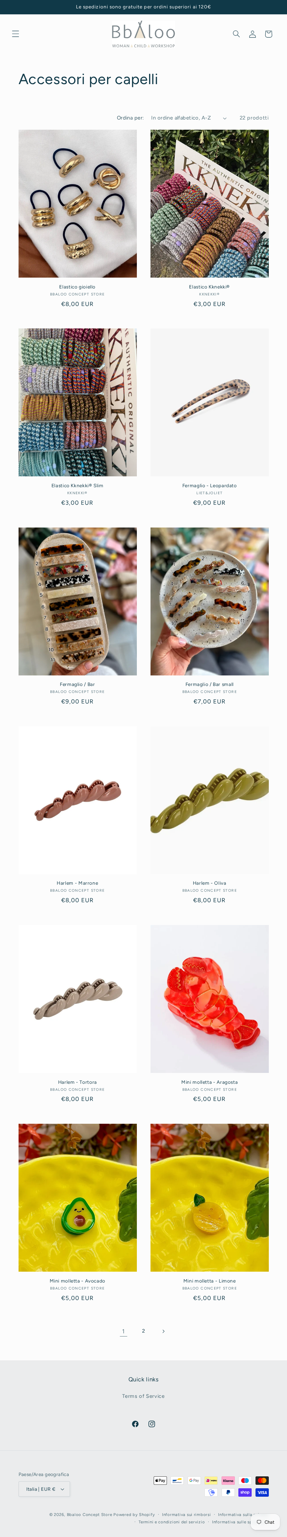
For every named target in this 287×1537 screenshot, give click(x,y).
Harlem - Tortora (77, 1082)
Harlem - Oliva (209, 883)
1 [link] (123, 1331)
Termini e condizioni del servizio (172, 1521)
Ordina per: (130, 118)
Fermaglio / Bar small (210, 684)
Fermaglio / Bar (77, 684)
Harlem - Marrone (77, 883)
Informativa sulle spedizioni (240, 1521)
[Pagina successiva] (163, 1331)
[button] (15, 34)
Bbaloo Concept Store (89, 1514)
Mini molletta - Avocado (78, 1281)
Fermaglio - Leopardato (209, 485)
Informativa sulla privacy (243, 1514)
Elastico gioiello (77, 287)
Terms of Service (143, 1396)
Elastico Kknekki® (209, 287)
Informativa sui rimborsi (186, 1514)
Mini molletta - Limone (209, 1281)
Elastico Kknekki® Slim (77, 485)
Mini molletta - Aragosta (209, 1082)
